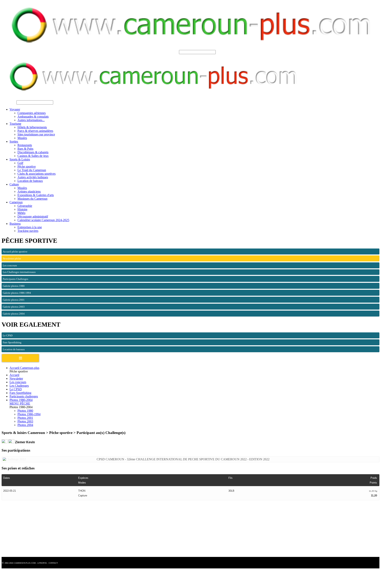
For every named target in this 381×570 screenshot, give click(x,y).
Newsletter (16, 378)
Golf (20, 163)
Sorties (14, 141)
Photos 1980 (25, 410)
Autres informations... (31, 120)
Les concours (18, 382)
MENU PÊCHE (20, 403)
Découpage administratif (32, 216)
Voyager (15, 109)
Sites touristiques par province (36, 134)
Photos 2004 (25, 425)
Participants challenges (24, 396)
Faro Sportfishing (20, 392)
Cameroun (16, 202)
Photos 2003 (25, 421)
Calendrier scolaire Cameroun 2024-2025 (43, 220)
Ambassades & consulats (33, 116)
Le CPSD (16, 389)
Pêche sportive (26, 166)
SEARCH (171, 52)
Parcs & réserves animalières (35, 130)
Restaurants (24, 145)
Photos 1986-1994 (28, 414)
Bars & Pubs (25, 148)
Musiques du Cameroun (32, 198)
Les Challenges (19, 385)
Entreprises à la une (29, 227)
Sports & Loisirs (20, 159)
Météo (21, 213)
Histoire (22, 209)
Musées (22, 138)
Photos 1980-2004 (21, 400)
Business (15, 223)
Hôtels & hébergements (32, 127)
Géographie (24, 205)
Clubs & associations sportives (36, 173)
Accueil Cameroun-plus (24, 367)
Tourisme (15, 123)
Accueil (14, 375)
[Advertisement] (121, 529)
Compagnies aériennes (31, 113)
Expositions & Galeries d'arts (35, 195)
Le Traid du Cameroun (31, 170)
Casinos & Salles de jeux (33, 155)
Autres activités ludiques (32, 177)
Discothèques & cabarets (32, 152)
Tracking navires (27, 230)
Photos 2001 (25, 417)
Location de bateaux (30, 180)
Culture (14, 184)
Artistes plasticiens (29, 191)
